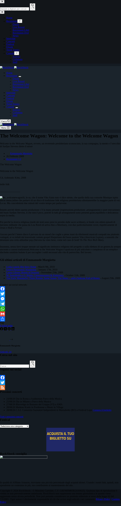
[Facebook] (60, 288)
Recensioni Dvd (21, 87)
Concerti (10, 95)
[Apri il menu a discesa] (20, 76)
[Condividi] (60, 318)
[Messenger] (60, 298)
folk (3, 325)
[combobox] (14, 366)
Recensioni (11, 75)
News (15, 89)
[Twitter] (60, 293)
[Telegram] (60, 303)
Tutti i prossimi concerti (11, 416)
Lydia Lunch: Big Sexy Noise (21, 266)
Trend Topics (12, 104)
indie (9, 325)
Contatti (10, 106)
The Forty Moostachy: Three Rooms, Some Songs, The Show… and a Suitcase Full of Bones (53, 278)
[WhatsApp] (60, 308)
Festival (10, 98)
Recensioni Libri (21, 84)
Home (9, 72)
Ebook (9, 101)
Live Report (19, 81)
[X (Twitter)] (6, 329)
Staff (15, 115)
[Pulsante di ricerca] (32, 364)
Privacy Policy (103, 499)
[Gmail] (60, 313)
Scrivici (16, 109)
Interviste (10, 92)
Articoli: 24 (5, 351)
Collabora (17, 112)
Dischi (16, 78)
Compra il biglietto (102, 410)
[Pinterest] (9, 329)
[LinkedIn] (12, 329)
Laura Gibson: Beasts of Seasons (22, 272)
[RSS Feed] (60, 387)
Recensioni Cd (13, 159)
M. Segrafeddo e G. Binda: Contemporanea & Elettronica (34, 275)
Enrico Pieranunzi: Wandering (21, 269)
